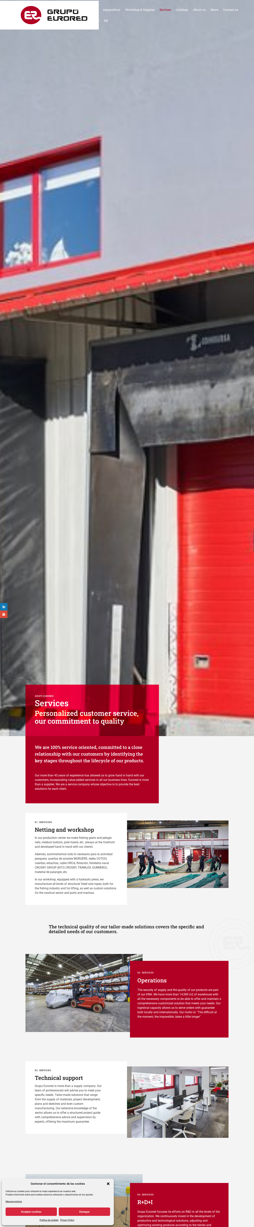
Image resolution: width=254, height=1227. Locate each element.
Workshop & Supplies (140, 10)
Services (165, 10)
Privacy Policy (67, 1220)
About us (199, 10)
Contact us (230, 10)
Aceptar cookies (31, 1211)
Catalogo (182, 10)
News (214, 10)
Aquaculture (111, 10)
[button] (108, 1184)
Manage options (14, 1201)
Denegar (84, 1211)
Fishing (92, 10)
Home (78, 10)
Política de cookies (49, 1220)
